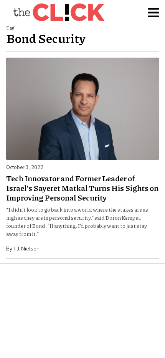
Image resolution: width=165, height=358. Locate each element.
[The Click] (58, 12)
